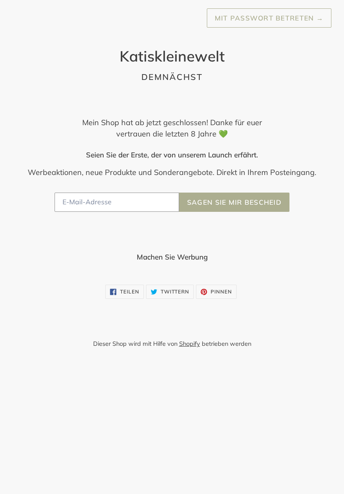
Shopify (189, 343)
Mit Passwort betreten (269, 18)
